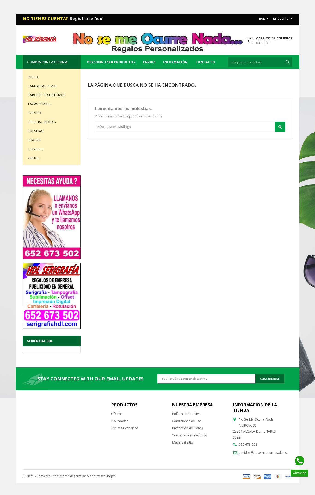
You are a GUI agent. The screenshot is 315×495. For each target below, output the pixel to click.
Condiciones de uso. (187, 421)
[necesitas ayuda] (52, 215)
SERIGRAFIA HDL (40, 341)
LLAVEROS (35, 149)
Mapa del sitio (182, 442)
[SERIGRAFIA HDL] (52, 294)
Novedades (119, 421)
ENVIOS (149, 62)
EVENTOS (35, 113)
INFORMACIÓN (175, 62)
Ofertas (116, 414)
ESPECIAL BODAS (41, 122)
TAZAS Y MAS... (39, 104)
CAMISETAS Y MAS (42, 86)
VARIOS (33, 158)
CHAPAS (34, 140)
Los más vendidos (124, 428)
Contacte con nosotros (189, 435)
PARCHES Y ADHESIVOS (46, 95)
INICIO (32, 77)
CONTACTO (205, 62)
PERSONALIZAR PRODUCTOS (111, 62)
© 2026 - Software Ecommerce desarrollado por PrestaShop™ (69, 476)
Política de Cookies (186, 414)
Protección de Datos (187, 428)
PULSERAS (35, 131)
